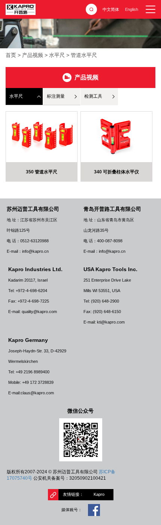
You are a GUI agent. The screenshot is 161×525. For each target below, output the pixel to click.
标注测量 (56, 96)
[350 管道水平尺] (41, 137)
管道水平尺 (84, 55)
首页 (11, 55)
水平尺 (57, 55)
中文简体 (111, 9)
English (131, 9)
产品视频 (32, 55)
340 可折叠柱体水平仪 (116, 172)
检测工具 (93, 96)
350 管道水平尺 (41, 172)
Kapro (99, 494)
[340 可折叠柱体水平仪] (116, 137)
